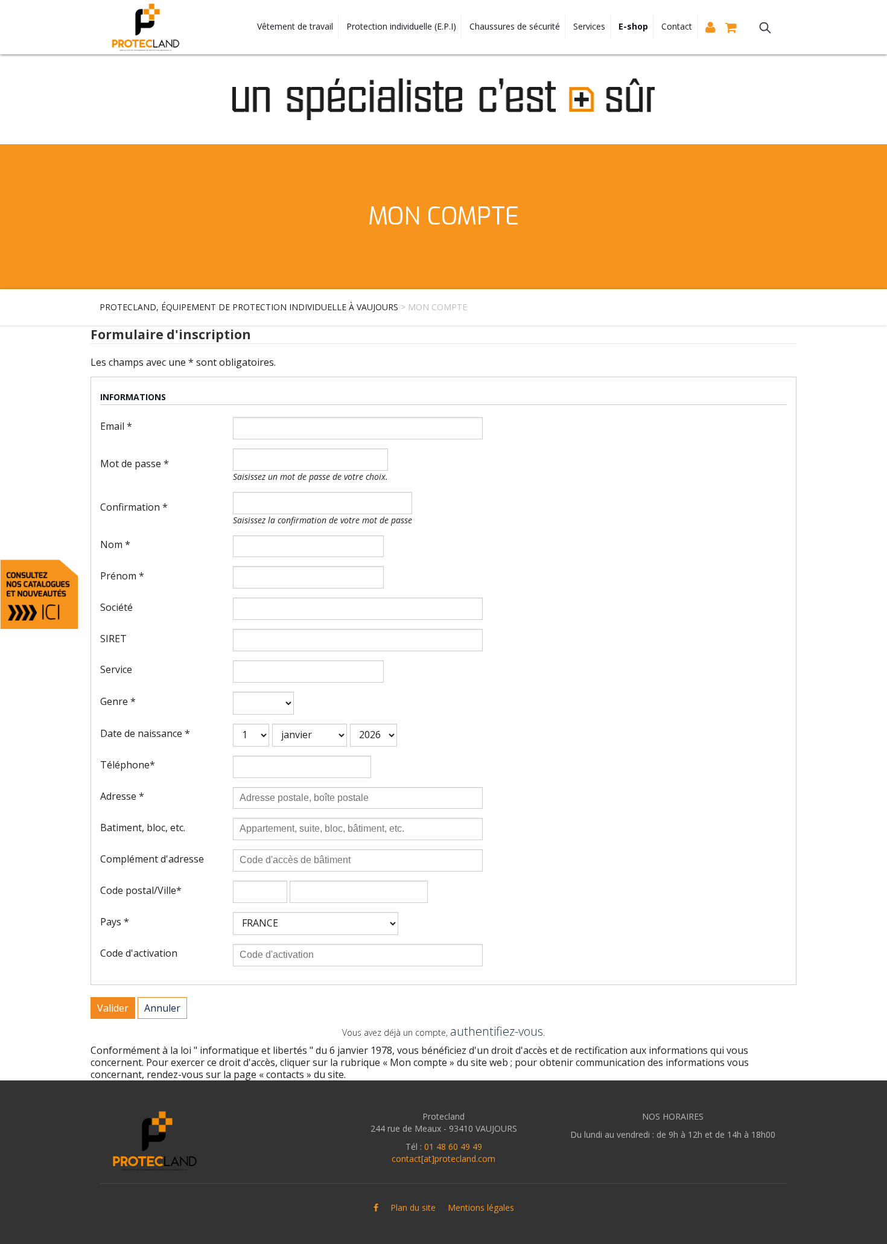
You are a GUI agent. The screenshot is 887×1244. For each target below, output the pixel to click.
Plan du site (413, 1207)
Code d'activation (138, 953)
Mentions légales (481, 1207)
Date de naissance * (145, 733)
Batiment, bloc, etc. (142, 827)
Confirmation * (134, 507)
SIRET (113, 638)
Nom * (115, 544)
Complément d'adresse (152, 859)
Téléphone (127, 764)
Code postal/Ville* (141, 890)
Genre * (118, 701)
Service (116, 669)
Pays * (114, 921)
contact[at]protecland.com (443, 1158)
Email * (116, 426)
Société (116, 607)
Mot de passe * (134, 463)
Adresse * (122, 796)
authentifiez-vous (496, 1031)
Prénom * (122, 575)
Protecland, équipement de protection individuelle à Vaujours (249, 307)
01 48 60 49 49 (453, 1146)
